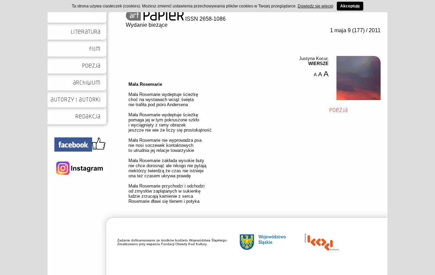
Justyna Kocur (313, 58)
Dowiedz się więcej (315, 6)
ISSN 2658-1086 (205, 19)
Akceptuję (350, 6)
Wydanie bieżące (147, 25)
